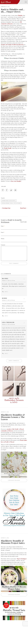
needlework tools (7, 203)
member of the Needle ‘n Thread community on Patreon (12, 430)
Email (2, 232)
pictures (18, 203)
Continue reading (17, 480)
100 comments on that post (11, 22)
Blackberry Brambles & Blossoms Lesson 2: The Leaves (13, 417)
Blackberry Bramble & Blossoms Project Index (13, 541)
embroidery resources (9, 200)
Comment (3, 245)
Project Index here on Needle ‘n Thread (14, 441)
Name (2, 226)
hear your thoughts (16, 181)
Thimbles (20, 15)
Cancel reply (23, 222)
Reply (6, 291)
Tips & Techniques (21, 559)
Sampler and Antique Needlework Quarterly (12, 44)
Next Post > (23, 208)
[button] (25, 1)
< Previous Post (5, 208)
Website (2, 238)
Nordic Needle (7, 148)
